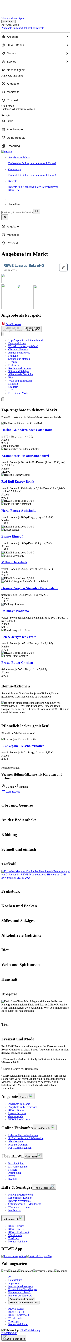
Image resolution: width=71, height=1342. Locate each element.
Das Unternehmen (18, 1166)
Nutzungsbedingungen (20, 1286)
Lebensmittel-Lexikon (20, 1197)
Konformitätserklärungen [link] (22, 1299)
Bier (10, 377)
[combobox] (17, 212)
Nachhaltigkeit (16, 1163)
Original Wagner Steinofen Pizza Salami (29, 588)
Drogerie (13, 386)
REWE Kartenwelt (18, 1232)
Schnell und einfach (19, 358)
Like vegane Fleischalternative (22, 746)
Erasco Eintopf (12, 536)
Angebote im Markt (19, 1103)
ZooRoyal (13, 1238)
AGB (11, 1276)
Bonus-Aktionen (17, 343)
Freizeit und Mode (18, 393)
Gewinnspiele (15, 1116)
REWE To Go (16, 1229)
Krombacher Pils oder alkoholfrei (25, 456)
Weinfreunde (15, 1235)
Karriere (12, 1169)
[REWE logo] (6, 151)
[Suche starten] (36, 211)
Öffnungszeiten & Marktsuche (24, 1203)
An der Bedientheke (19, 352)
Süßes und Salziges (18, 371)
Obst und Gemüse (18, 349)
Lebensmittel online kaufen (23, 1135)
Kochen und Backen (19, 368)
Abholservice (15, 1141)
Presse (11, 1175)
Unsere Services (17, 1113)
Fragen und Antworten (20, 1194)
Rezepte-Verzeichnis (19, 1200)
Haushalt (13, 383)
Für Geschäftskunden (20, 1147)
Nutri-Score (14, 1210)
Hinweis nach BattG (19, 1292)
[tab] (12, 329)
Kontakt (12, 1179)
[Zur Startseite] (13, 6)
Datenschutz (15, 1279)
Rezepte (33, 185)
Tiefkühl (12, 361)
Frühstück (13, 365)
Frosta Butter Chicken (17, 662)
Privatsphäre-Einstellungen (22, 1289)
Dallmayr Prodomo (15, 611)
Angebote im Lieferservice (22, 1107)
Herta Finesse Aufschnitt (18, 510)
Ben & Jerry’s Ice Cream (18, 637)
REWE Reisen (16, 1225)
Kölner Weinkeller (18, 1241)
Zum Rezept (13, 791)
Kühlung (13, 355)
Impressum (14, 1283)
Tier (10, 389)
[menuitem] (35, 37)
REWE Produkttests (19, 1119)
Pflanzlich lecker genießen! (23, 346)
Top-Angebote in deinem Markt (25, 340)
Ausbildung (14, 1172)
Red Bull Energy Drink (17, 481)
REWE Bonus (16, 1110)
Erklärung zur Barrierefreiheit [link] (24, 1302)
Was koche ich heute (19, 1207)
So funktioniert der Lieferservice (25, 1138)
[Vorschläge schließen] (4, 217)
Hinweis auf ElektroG (20, 1295)
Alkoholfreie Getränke (20, 374)
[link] (39, 160)
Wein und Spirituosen (20, 380)
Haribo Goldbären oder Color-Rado (27, 430)
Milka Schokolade (14, 562)
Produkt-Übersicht (18, 1144)
